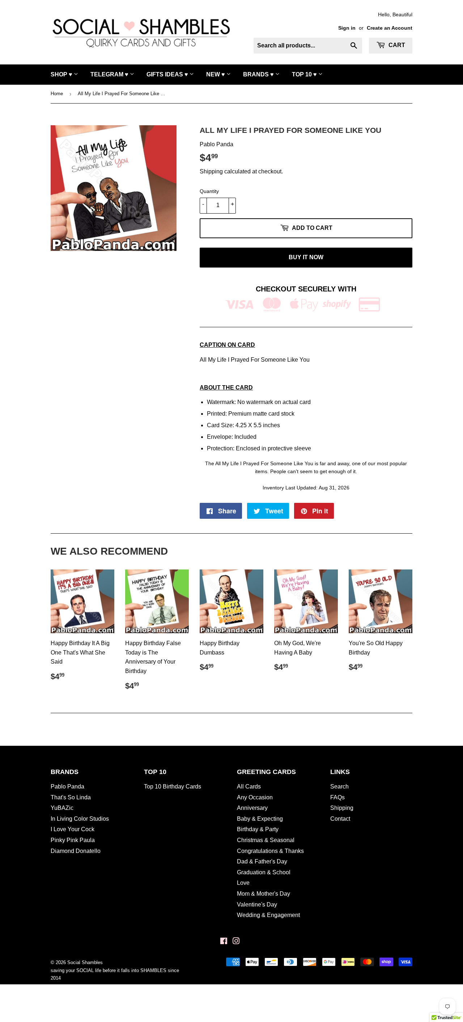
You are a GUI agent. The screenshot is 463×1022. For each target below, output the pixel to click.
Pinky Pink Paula (73, 840)
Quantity (209, 191)
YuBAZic (62, 808)
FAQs (337, 797)
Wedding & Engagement (268, 915)
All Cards (249, 786)
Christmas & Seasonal (265, 840)
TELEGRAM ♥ (110, 74)
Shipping (211, 171)
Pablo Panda (67, 786)
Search (339, 786)
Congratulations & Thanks (270, 851)
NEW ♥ (216, 74)
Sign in (347, 28)
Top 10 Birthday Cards (172, 786)
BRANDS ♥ (259, 74)
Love (243, 883)
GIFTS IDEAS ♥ (168, 74)
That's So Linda (71, 797)
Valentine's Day (257, 904)
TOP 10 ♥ (305, 74)
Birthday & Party (258, 829)
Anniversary (252, 808)
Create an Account (389, 28)
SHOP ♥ (62, 74)
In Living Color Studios (80, 819)
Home (57, 93)
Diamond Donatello (76, 851)
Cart (396, 45)
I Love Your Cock (72, 829)
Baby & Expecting (260, 819)
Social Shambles (85, 962)
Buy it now (306, 257)
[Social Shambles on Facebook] (224, 942)
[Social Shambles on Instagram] (236, 942)
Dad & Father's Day (262, 861)
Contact (340, 819)
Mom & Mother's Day (263, 894)
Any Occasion (255, 797)
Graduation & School (263, 872)
